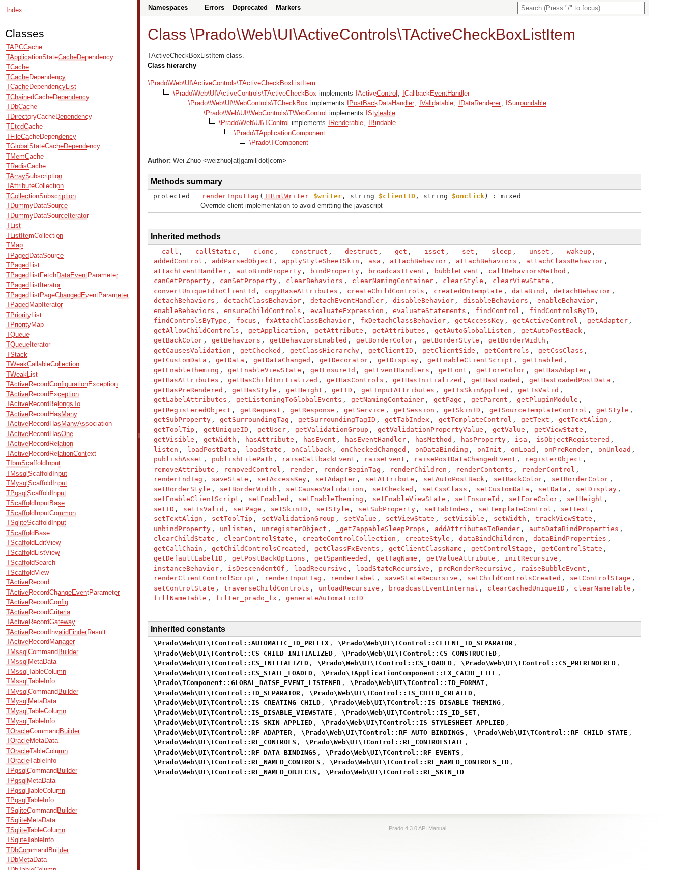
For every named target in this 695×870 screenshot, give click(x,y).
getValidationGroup (331, 429)
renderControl (548, 469)
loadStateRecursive (392, 568)
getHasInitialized (427, 380)
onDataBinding (441, 449)
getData (230, 360)
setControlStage (600, 578)
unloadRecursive (349, 588)
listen (166, 449)
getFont (453, 370)
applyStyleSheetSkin (320, 261)
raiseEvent (384, 459)
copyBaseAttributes (301, 291)
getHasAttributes (186, 380)
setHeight (585, 499)
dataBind (528, 291)
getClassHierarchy (324, 350)
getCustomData (180, 360)
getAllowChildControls (196, 330)
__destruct (357, 251)
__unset (535, 251)
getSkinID (462, 410)
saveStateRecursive (421, 578)
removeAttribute (184, 469)
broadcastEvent (396, 271)
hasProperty (483, 439)
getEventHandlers (396, 370)
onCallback (311, 449)
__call (166, 251)
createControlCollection (349, 538)
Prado (215, 34)
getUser (271, 429)
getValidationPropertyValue (430, 429)
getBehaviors (236, 340)
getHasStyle (254, 390)
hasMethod (433, 439)
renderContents (484, 469)
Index (14, 10)
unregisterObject (294, 529)
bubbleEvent (457, 271)
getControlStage (501, 548)
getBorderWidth (516, 340)
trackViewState (563, 518)
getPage (447, 399)
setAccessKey (281, 479)
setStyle (332, 509)
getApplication (276, 330)
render (302, 469)
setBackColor (518, 479)
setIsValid (203, 509)
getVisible (174, 439)
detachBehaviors (184, 300)
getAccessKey (479, 320)
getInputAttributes (398, 390)
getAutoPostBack (551, 330)
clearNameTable (602, 588)
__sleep (497, 251)
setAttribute (389, 479)
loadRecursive (320, 568)
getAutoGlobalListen (473, 330)
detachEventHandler (347, 300)
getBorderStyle (450, 340)
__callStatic (211, 251)
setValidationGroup (298, 518)
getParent (489, 399)
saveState (230, 479)
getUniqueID (226, 429)
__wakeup (575, 251)
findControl (497, 311)
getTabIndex (407, 419)
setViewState (410, 518)
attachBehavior (418, 261)
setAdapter (335, 479)
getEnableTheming (186, 370)
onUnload (614, 449)
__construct (305, 251)
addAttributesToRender (477, 529)
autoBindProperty (268, 271)
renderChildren (418, 469)
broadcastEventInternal (433, 588)
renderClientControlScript (204, 578)
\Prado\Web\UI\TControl (254, 123)
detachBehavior (582, 291)
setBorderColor (580, 479)
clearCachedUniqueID (526, 588)
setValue (360, 518)
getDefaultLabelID (188, 558)
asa (374, 261)
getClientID (390, 350)
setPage (247, 509)
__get (397, 251)
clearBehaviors (314, 281)
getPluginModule (547, 399)
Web (256, 34)
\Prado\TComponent (278, 142)
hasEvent (319, 439)
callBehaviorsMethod (527, 271)
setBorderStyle (182, 489)
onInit (489, 449)
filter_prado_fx (246, 598)
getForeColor (500, 370)
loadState (263, 449)
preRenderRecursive (475, 568)
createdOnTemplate (468, 291)
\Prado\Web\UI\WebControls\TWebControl (265, 113)
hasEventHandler (375, 439)
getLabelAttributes (190, 399)
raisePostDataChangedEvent (465, 459)
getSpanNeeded (340, 558)
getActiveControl (545, 320)
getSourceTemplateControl (538, 410)
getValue (509, 429)
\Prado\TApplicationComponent (279, 133)
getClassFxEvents (347, 548)
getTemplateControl (475, 419)
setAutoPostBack (453, 479)
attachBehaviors (486, 261)
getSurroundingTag (254, 419)
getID (342, 390)
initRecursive (531, 558)
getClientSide (448, 350)
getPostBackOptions (268, 558)
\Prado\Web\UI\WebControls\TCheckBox (248, 103)
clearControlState (258, 538)
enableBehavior (565, 300)
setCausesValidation (324, 489)
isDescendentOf (256, 568)
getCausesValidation (192, 350)
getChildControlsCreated (258, 548)
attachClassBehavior (564, 261)
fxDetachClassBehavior (403, 320)
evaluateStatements (429, 311)
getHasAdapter (560, 370)
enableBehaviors (184, 311)
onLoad (523, 449)
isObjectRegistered (573, 439)
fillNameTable (180, 598)
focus (246, 320)
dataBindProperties (569, 538)
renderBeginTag (352, 469)
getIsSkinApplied (476, 390)
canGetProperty (182, 281)
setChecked (392, 489)
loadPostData (211, 449)
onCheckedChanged (373, 449)
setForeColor (533, 499)
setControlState (184, 588)
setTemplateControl (515, 509)
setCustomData (502, 489)
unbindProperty (182, 529)
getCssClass (560, 350)
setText (575, 509)
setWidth (510, 518)
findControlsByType (190, 320)
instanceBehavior (186, 568)
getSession (414, 410)
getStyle (612, 410)
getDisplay (398, 360)
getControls (506, 350)
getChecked (260, 350)
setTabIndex (446, 509)
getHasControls (355, 380)
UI (285, 34)
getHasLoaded (495, 380)
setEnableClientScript (196, 499)
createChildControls (385, 291)
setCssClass (444, 489)
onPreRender (566, 449)
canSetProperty (248, 281)
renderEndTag (178, 479)
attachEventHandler (190, 271)
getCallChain (178, 548)
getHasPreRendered (188, 390)
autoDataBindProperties (574, 529)
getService (364, 410)
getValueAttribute (461, 558)
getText (535, 419)
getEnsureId (332, 370)
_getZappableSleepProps (380, 529)
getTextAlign (583, 419)
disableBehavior (423, 300)
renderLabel (353, 578)
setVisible (464, 518)
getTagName (397, 558)
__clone (259, 251)
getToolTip (174, 429)
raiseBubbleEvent (553, 568)
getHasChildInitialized (272, 380)
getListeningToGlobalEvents (289, 399)
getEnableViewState (264, 370)
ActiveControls (347, 34)
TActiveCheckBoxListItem (488, 34)
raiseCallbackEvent (318, 459)
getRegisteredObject (192, 410)
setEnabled (268, 499)
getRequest (260, 410)
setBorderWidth (248, 489)
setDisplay (596, 489)
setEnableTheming (330, 499)
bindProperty (334, 271)
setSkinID (289, 509)
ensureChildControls (262, 311)
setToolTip (232, 518)
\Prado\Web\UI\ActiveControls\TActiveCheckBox (244, 93)
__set (464, 251)
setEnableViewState (409, 499)
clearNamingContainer (392, 281)
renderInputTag (230, 196)
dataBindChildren (491, 538)
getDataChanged (281, 360)
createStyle (427, 538)
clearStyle (463, 281)
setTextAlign (178, 518)
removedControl (252, 469)
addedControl (178, 261)
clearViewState (521, 281)
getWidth (220, 439)
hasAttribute (269, 439)
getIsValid (538, 390)
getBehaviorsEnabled (308, 340)
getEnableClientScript (470, 360)
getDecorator (344, 360)
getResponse (312, 410)
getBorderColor (384, 340)
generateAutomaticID (324, 598)
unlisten (236, 529)
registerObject (553, 459)
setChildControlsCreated (514, 578)
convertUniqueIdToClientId (204, 291)
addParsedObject (242, 261)
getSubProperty (182, 419)
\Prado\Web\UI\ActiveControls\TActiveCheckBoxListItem (231, 83)
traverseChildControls (266, 588)
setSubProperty (386, 509)
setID (164, 509)
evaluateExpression (347, 311)
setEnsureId (477, 499)
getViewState (558, 429)
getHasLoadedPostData (570, 380)
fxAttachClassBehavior (308, 320)
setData (552, 489)
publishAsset (178, 459)
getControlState (571, 548)
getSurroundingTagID (336, 419)
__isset (430, 251)
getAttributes (398, 330)
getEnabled (542, 360)
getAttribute (338, 330)
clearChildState (184, 538)
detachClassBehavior (262, 300)
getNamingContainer (387, 399)
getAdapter (607, 320)
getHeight (304, 390)
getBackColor (178, 340)
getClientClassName (425, 548)
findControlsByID (561, 311)
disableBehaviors (495, 300)
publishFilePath (242, 459)
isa (521, 439)
